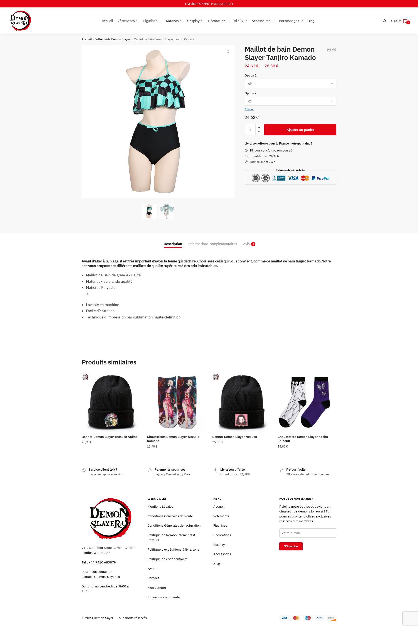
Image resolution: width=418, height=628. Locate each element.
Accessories (222, 554)
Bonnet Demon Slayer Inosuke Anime (109, 437)
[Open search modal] (387, 21)
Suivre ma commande (164, 597)
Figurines (220, 525)
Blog (216, 564)
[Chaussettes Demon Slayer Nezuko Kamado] (176, 402)
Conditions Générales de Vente (170, 516)
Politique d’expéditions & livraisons (173, 549)
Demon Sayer (103, 618)
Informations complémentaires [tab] (212, 244)
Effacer (249, 109)
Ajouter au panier (300, 130)
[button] (227, 51)
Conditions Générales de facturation (174, 525)
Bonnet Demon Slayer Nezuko (234, 437)
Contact (153, 578)
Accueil (87, 39)
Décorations (222, 535)
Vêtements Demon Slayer (112, 39)
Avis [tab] (246, 244)
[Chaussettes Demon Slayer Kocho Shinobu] (307, 402)
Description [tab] (173, 244)
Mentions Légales (160, 506)
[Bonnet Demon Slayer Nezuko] (241, 402)
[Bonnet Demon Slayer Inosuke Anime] (111, 402)
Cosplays (219, 545)
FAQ (151, 569)
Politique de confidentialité (167, 559)
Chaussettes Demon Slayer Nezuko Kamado (173, 439)
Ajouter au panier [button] (111, 455)
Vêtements (221, 516)
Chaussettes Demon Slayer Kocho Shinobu (303, 439)
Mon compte (157, 587)
